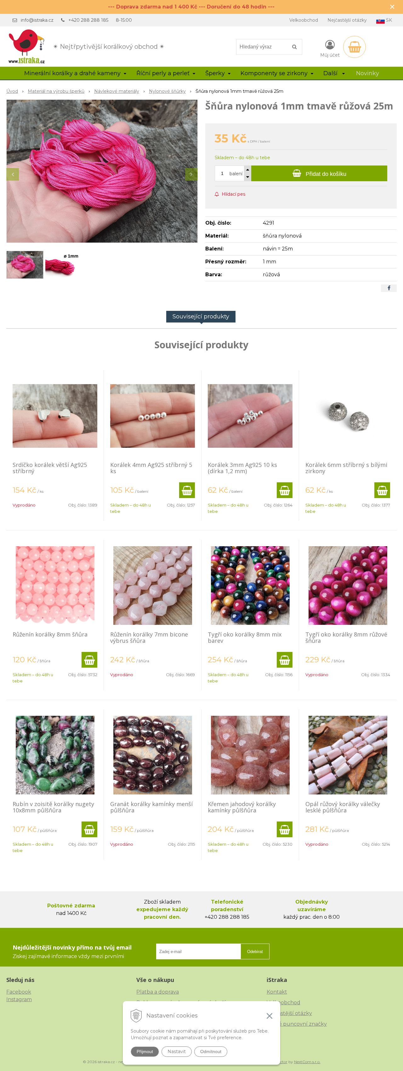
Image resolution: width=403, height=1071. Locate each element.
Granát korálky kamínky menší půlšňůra (151, 807)
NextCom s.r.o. (307, 1061)
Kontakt (277, 992)
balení (236, 174)
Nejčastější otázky (347, 20)
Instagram (19, 999)
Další (331, 73)
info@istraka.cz (37, 20)
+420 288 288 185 (88, 20)
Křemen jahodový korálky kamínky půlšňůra (242, 807)
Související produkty (201, 316)
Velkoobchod (303, 20)
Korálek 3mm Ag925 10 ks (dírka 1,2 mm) (242, 468)
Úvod (12, 91)
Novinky (367, 73)
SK (388, 20)
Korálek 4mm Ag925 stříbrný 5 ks (151, 468)
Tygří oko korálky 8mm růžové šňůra (346, 637)
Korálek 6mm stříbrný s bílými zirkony (346, 468)
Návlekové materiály (116, 91)
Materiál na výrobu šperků (56, 91)
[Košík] (354, 47)
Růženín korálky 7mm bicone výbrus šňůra (149, 637)
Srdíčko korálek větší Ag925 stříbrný (50, 468)
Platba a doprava (157, 992)
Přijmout (145, 1051)
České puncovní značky (297, 1024)
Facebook (18, 992)
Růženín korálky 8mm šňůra (50, 634)
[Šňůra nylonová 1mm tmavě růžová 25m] (102, 171)
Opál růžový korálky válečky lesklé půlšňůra (342, 807)
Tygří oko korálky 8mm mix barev (244, 637)
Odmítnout (210, 1051)
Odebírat (255, 951)
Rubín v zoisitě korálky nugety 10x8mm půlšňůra (53, 807)
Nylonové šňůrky (167, 91)
